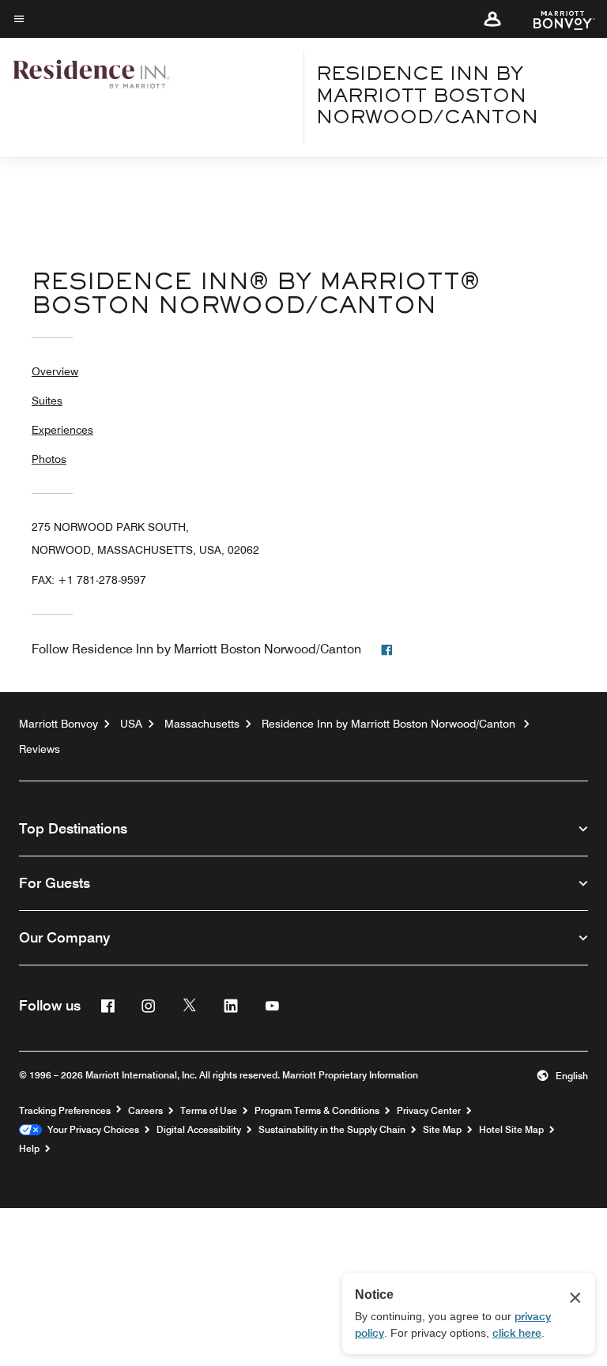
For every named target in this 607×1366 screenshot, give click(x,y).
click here (516, 1332)
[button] (492, 19)
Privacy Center (429, 1110)
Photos (49, 459)
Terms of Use (208, 1110)
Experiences (62, 429)
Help (29, 1148)
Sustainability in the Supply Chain (331, 1129)
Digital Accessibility (198, 1129)
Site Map (442, 1129)
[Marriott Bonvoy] (554, 19)
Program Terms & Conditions (316, 1110)
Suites (47, 400)
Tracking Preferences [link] (65, 1110)
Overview (55, 371)
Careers (145, 1110)
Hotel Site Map (511, 1129)
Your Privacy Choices (90, 1129)
